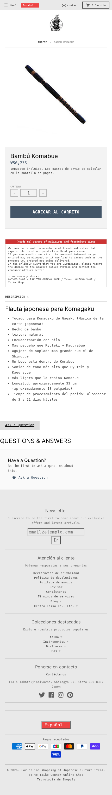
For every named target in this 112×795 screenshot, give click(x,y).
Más (54, 651)
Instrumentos (54, 641)
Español (28, 5)
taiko (54, 637)
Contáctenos (56, 592)
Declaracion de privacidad (56, 573)
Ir (56, 540)
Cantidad (15, 186)
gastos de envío (66, 169)
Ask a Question (19, 425)
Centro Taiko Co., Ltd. (54, 606)
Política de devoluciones (56, 577)
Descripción (15, 296)
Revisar (56, 587)
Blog (54, 601)
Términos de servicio (56, 596)
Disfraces (54, 646)
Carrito (99, 5)
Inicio (42, 42)
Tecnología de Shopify (56, 779)
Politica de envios (56, 582)
